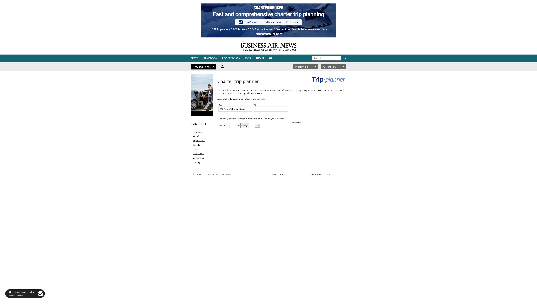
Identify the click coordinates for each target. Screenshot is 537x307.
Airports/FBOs (199, 140)
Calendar (197, 145)
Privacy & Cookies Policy (320, 174)
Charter (196, 149)
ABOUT (260, 58)
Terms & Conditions (279, 174)
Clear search (295, 122)
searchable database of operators (234, 99)
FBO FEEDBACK (231, 58)
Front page (197, 132)
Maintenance (198, 158)
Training (196, 162)
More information (16, 295)
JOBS (248, 58)
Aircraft (196, 136)
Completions (198, 153)
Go (257, 125)
